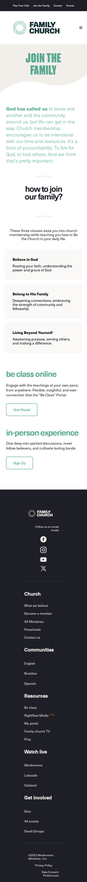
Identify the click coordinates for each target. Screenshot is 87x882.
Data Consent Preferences (50, 873)
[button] (81, 28)
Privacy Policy (43, 865)
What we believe (36, 605)
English (29, 663)
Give (27, 811)
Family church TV (37, 731)
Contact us (32, 637)
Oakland (30, 785)
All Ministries (34, 621)
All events (31, 821)
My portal (31, 723)
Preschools (32, 629)
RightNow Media (39, 715)
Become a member (38, 613)
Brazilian (30, 673)
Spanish (30, 683)
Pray (27, 739)
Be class (30, 707)
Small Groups (34, 831)
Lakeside (30, 775)
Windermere (33, 765)
